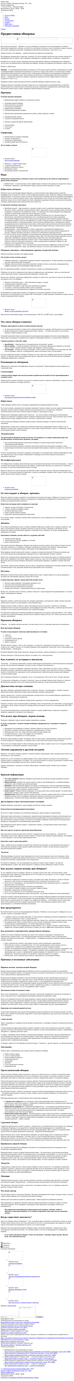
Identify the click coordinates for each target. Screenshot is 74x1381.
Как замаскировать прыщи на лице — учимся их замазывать (24, 1365)
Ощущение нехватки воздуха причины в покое (20, 397)
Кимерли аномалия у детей (17, 1289)
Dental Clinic (5, 1)
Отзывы (7, 22)
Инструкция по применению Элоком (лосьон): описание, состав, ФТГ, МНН (30, 1362)
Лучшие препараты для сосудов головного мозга (17, 1326)
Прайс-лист (8, 24)
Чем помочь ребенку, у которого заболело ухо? (16, 1345)
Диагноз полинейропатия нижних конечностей (24, 1276)
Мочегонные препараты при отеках (12, 1341)
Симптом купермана (11, 489)
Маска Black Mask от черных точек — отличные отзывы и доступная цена (29, 1358)
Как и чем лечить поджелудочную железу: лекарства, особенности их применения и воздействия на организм (37, 1338)
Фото (6, 17)
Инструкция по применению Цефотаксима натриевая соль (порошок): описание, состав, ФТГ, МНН (38, 1351)
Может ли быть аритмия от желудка (16, 311)
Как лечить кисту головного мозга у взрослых (23, 1302)
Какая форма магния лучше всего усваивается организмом (20, 1322)
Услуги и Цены (10, 15)
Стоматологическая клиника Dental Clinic (16, 1369)
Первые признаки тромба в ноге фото (13, 1329)
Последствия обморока (12, 160)
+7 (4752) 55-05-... (12, 7)
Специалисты (9, 20)
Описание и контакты (12, 26)
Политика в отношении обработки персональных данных (20, 1377)
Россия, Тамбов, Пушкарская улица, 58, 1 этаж (16, 4)
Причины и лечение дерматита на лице (14, 1333)
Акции (7, 19)
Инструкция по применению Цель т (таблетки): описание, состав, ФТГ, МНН (30, 1355)
